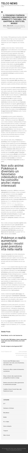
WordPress (19, 450)
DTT (4, 403)
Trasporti (5, 430)
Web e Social (10, 25)
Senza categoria (7, 426)
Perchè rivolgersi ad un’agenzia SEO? (11, 346)
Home (4, 25)
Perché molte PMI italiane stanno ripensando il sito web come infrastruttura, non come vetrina (14, 341)
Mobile (5, 417)
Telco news (9, 3)
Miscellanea (6, 412)
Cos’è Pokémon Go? (6, 351)
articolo (9, 201)
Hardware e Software (8, 408)
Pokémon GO (4, 267)
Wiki (19, 324)
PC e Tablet (6, 421)
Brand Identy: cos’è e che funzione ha (11, 335)
